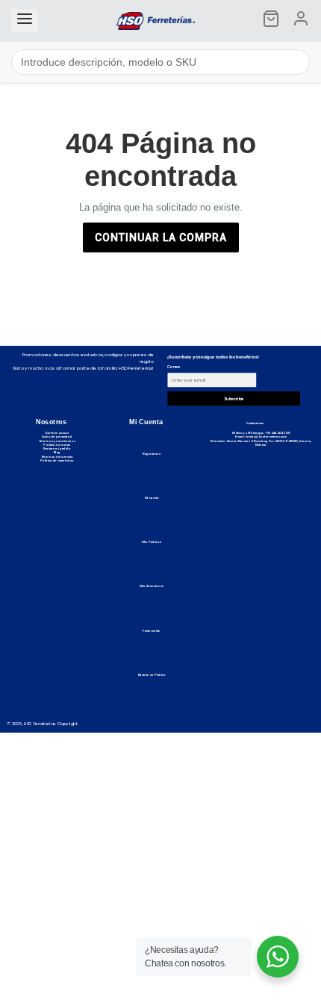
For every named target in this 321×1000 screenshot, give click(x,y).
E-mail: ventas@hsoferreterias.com (261, 437)
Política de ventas (56, 445)
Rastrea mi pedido (57, 448)
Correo (173, 367)
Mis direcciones (152, 586)
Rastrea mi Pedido (152, 675)
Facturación (151, 631)
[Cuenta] (301, 20)
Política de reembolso (57, 460)
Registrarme (151, 454)
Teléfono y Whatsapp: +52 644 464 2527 (261, 433)
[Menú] (24, 20)
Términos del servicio (57, 457)
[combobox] (160, 62)
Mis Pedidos (151, 542)
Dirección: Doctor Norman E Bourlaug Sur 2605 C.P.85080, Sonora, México (261, 443)
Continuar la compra (161, 237)
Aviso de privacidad (57, 437)
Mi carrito (152, 498)
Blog (57, 452)
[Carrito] (271, 20)
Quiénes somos (57, 433)
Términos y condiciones (57, 441)
